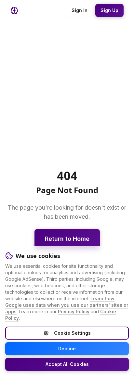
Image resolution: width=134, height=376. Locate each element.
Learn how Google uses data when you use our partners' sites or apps (66, 305)
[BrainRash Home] (14, 10)
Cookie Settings (72, 333)
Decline (67, 348)
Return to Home (67, 238)
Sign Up (109, 10)
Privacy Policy (73, 311)
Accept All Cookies (67, 364)
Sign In (79, 10)
